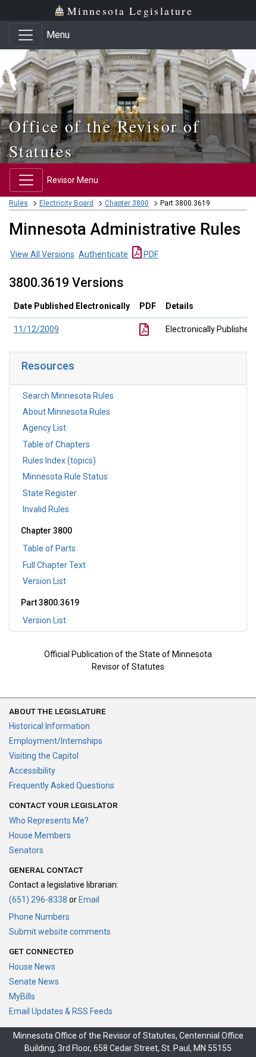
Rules (18, 203)
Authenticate (103, 254)
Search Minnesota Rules (68, 395)
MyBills (22, 996)
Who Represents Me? (49, 820)
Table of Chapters (56, 444)
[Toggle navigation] (25, 35)
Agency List (44, 428)
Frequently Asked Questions (61, 785)
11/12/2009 (36, 329)
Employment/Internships (55, 741)
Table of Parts (49, 548)
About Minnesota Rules (66, 412)
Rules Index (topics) (59, 460)
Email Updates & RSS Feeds (61, 1011)
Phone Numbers (39, 917)
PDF (150, 254)
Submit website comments (60, 931)
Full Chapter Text (54, 565)
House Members (40, 835)
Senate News (34, 981)
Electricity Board (66, 203)
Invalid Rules (46, 509)
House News (32, 966)
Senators (26, 850)
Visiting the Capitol (44, 756)
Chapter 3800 (127, 203)
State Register (50, 493)
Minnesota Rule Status (65, 476)
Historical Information (49, 726)
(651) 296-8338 (38, 899)
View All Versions (42, 254)
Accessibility (32, 770)
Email (89, 899)
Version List (44, 581)
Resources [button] (47, 365)
